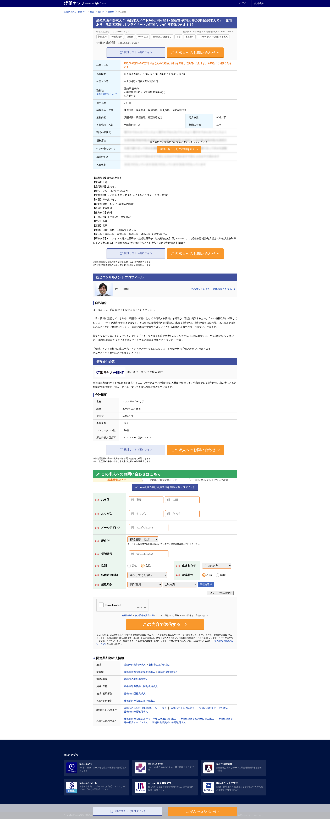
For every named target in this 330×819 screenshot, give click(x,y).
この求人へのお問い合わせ (193, 52)
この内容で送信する (162, 624)
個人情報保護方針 (143, 615)
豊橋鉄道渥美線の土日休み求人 (197, 718)
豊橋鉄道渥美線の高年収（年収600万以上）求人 (150, 718)
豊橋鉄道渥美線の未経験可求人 (169, 722)
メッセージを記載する (221, 593)
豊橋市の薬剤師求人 (159, 664)
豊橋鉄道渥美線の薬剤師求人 (139, 671)
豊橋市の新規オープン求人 (213, 708)
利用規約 (126, 615)
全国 (92, 11)
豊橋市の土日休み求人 (183, 708)
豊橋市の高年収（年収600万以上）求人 (145, 708)
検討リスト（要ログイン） (139, 52)
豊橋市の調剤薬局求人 (136, 679)
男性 (134, 565)
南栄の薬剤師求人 (168, 671)
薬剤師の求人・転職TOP (75, 11)
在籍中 (210, 575)
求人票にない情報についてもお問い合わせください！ (179, 146)
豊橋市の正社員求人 (135, 693)
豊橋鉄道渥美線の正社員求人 (139, 700)
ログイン (244, 3)
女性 (148, 565)
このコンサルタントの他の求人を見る (212, 289)
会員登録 (259, 3)
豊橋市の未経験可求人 (136, 711)
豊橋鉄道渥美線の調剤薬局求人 (141, 686)
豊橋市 (111, 11)
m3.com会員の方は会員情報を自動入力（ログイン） (165, 487)
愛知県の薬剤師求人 (135, 664)
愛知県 (101, 11)
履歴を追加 (206, 584)
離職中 (224, 575)
